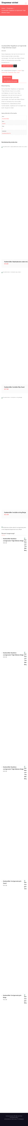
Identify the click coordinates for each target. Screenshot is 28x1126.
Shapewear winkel (9, 2)
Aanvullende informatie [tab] (10, 81)
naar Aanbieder (7, 66)
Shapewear (10, 72)
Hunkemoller (4, 72)
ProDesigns (20, 1119)
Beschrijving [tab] (7, 77)
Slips (15, 72)
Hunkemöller (5, 118)
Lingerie (19, 70)
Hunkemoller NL (6, 133)
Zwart (18, 72)
